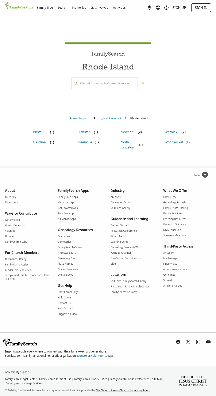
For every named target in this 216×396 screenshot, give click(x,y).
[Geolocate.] (142, 83)
